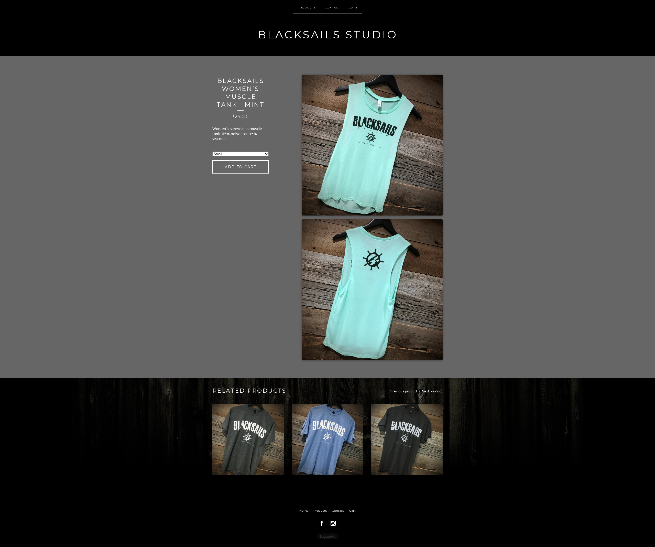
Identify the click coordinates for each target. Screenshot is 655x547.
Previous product (403, 391)
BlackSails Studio (328, 34)
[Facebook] (321, 523)
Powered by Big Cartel (328, 536)
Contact (332, 7)
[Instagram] (333, 523)
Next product (432, 391)
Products (307, 7)
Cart (353, 7)
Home (303, 510)
